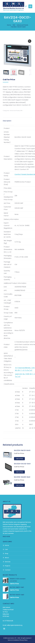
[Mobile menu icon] (30, 6)
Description (7, 121)
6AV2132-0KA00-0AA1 (22, 477)
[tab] (17, 120)
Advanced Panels (15, 110)
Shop (6, 553)
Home (7, 545)
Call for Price (19, 458)
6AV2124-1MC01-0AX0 (22, 450)
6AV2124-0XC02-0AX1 (22, 464)
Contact (7, 570)
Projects (7, 566)
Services (7, 562)
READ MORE (6, 536)
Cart (6, 549)
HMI (21, 110)
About (7, 558)
